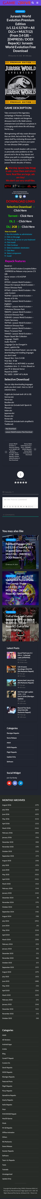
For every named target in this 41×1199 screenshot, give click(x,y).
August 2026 (6, 805)
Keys (4, 1109)
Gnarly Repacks (7, 1100)
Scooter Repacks (8, 1151)
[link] (20, 186)
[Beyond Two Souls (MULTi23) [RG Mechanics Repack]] (11, 710)
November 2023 (8, 958)
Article (4, 1049)
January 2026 (7, 837)
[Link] (26, 506)
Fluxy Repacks (7, 1091)
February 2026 (7, 833)
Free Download (11, 429)
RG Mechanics (7, 1142)
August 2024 (6, 916)
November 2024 (8, 902)
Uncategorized (7, 1174)
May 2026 (5, 819)
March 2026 (6, 828)
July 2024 (5, 921)
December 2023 (7, 953)
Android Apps (7, 1044)
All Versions (6, 1040)
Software (5, 1156)
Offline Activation (8, 1132)
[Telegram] (20, 783)
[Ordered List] (15, 506)
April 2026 (6, 824)
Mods (4, 1123)
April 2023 (6, 990)
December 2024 (7, 898)
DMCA (23, 1188)
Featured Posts (7, 1081)
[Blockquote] (20, 506)
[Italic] (7, 506)
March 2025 (6, 884)
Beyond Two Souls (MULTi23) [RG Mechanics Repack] (24, 710)
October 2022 (7, 1018)
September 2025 (8, 856)
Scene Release (7, 1146)
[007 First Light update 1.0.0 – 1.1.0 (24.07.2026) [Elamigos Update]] (11, 694)
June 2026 (5, 814)
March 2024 (6, 939)
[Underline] (10, 506)
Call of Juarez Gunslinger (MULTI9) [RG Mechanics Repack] (26, 669)
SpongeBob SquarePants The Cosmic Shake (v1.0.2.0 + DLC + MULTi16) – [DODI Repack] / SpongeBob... (20, 587)
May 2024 (5, 930)
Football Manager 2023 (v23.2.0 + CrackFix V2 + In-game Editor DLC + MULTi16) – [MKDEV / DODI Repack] (19, 550)
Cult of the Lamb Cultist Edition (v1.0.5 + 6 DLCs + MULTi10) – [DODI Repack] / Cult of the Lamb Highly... (20, 623)
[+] (32, 506)
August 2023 (6, 972)
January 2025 (7, 893)
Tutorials (5, 1169)
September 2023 (8, 967)
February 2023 (7, 1000)
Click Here (20, 210)
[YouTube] (9, 783)
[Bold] (4, 506)
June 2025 (5, 870)
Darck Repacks (7, 1068)
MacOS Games (7, 1119)
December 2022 (7, 1009)
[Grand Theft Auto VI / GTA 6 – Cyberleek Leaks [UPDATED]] (11, 655)
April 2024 (6, 935)
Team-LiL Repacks (8, 1160)
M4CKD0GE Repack (9, 1114)
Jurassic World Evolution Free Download (19, 432)
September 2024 (8, 912)
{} (29, 506)
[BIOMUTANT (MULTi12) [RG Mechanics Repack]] (11, 682)
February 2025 (7, 888)
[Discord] (15, 783)
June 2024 (5, 926)
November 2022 (7, 1014)
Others (4, 1137)
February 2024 (7, 944)
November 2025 (8, 847)
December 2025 (7, 842)
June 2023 (5, 981)
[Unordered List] (18, 506)
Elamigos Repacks (8, 1077)
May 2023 (5, 986)
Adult (4, 1035)
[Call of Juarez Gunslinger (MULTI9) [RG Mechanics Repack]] (11, 669)
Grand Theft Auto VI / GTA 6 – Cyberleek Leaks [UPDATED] (25, 655)
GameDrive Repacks (9, 1095)
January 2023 (7, 1004)
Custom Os (6, 1063)
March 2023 (6, 995)
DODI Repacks (20, 11)
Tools (4, 1165)
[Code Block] (23, 506)
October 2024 (7, 907)
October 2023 (7, 963)
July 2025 (5, 865)
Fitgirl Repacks (7, 1086)
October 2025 (7, 851)
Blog (3, 1054)
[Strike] (12, 506)
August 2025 (6, 861)
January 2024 (7, 949)
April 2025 (6, 879)
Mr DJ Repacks (7, 1128)
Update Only (6, 1179)
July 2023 (5, 977)
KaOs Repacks (7, 1105)
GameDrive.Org (15, 1188)
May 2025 (5, 875)
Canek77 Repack (8, 1058)
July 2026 (5, 810)
